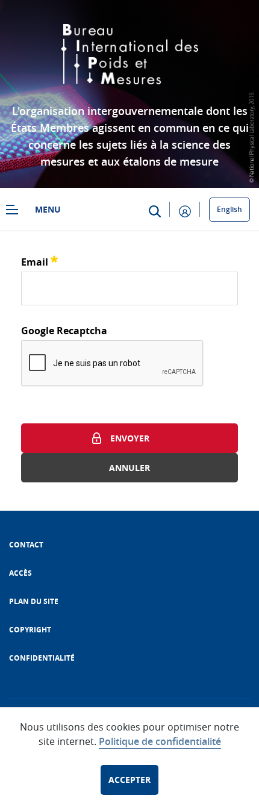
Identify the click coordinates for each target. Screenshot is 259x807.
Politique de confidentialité (160, 741)
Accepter (129, 779)
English (229, 209)
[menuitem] (26, 545)
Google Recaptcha (64, 330)
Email (39, 260)
